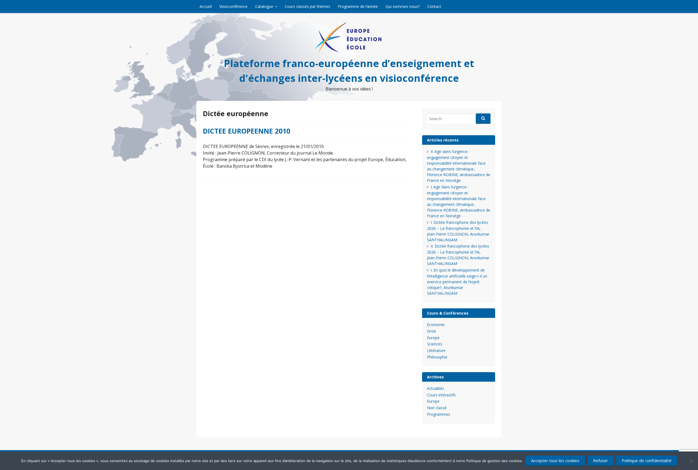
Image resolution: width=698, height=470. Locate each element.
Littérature (436, 350)
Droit (431, 331)
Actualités (435, 388)
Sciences (434, 344)
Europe (433, 337)
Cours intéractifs (441, 394)
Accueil (206, 6)
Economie (436, 324)
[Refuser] (691, 460)
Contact (434, 6)
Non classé (437, 407)
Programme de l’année (358, 6)
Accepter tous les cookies (555, 460)
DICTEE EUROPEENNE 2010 (246, 130)
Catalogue (264, 6)
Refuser (600, 460)
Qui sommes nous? (403, 6)
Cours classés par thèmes (307, 6)
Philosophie (437, 357)
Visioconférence (233, 6)
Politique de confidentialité (647, 460)
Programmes (438, 414)
